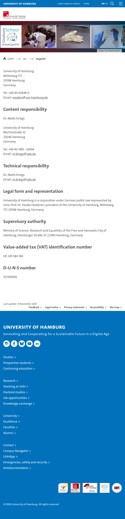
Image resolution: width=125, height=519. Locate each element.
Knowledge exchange (17, 404)
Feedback (34, 307)
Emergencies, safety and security (25, 462)
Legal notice (51, 307)
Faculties (9, 427)
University (10, 416)
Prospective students (17, 363)
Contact (8, 445)
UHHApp (9, 456)
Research (9, 381)
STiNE (86, 3)
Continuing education (17, 368)
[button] (104, 3)
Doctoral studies (14, 392)
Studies (8, 357)
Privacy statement (74, 307)
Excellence (10, 421)
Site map (114, 307)
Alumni (8, 433)
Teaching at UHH (14, 386)
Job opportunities (15, 398)
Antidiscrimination (15, 468)
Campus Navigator (15, 451)
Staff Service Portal (69, 3)
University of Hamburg (19, 3)
